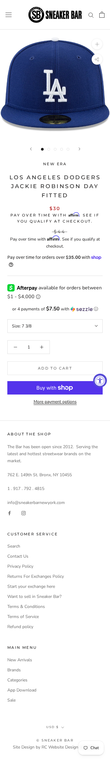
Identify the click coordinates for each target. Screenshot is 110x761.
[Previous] (31, 149)
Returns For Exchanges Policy (35, 576)
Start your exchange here (31, 586)
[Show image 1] (42, 149)
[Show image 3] (55, 149)
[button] (55, 309)
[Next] (79, 149)
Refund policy (20, 627)
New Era (55, 164)
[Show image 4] (61, 149)
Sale (11, 700)
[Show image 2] (48, 149)
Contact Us (17, 556)
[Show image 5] (68, 149)
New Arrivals (19, 660)
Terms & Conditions (26, 606)
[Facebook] (9, 512)
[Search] (91, 14)
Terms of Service (23, 617)
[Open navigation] (9, 15)
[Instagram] (23, 512)
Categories (17, 680)
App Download (21, 690)
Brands (14, 670)
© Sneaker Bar (55, 740)
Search (13, 546)
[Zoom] (97, 44)
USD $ (52, 727)
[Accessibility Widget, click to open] (100, 381)
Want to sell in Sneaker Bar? (34, 596)
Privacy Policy (20, 566)
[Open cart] (102, 15)
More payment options (55, 402)
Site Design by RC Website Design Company (55, 747)
